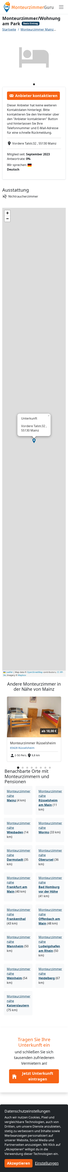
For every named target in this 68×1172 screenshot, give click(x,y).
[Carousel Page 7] (45, 768)
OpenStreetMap (35, 672)
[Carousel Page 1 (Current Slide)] (18, 768)
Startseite (9, 29)
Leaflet (9, 672)
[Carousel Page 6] (41, 768)
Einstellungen (47, 1163)
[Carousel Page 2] (23, 768)
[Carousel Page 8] (50, 768)
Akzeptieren (18, 1163)
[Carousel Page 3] (27, 768)
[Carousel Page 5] (36, 768)
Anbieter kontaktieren (36, 95)
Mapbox (22, 675)
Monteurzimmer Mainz (37, 29)
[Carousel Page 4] (32, 768)
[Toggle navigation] (61, 7)
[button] (34, 441)
